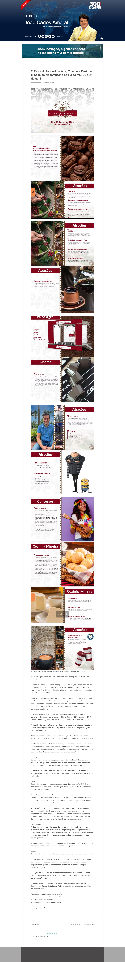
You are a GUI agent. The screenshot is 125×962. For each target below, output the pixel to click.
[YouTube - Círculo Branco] (53, 36)
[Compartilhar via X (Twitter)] (36, 908)
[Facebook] (39, 36)
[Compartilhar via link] (44, 908)
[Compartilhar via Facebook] (32, 908)
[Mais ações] (93, 67)
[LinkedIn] (42, 36)
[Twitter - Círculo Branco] (49, 36)
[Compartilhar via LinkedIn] (40, 908)
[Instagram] (46, 36)
